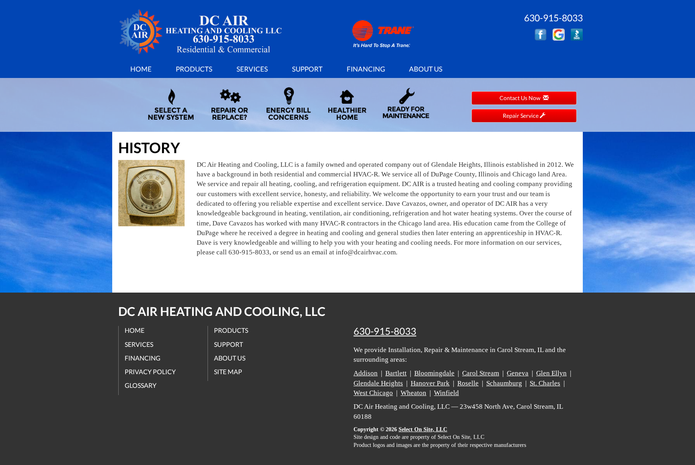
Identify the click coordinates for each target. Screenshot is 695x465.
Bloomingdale (434, 373)
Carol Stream (480, 373)
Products (194, 69)
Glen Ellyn (551, 373)
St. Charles (545, 383)
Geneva (517, 373)
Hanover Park (430, 383)
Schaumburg (504, 383)
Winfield (446, 393)
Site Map (228, 371)
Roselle (468, 383)
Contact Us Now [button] (521, 97)
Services (252, 69)
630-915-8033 (385, 331)
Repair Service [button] (521, 115)
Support (307, 69)
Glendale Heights (378, 383)
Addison (366, 373)
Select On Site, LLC (423, 429)
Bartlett (396, 373)
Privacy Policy (150, 371)
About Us (425, 69)
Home (141, 69)
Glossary (140, 385)
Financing (366, 69)
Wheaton (413, 393)
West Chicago (373, 393)
